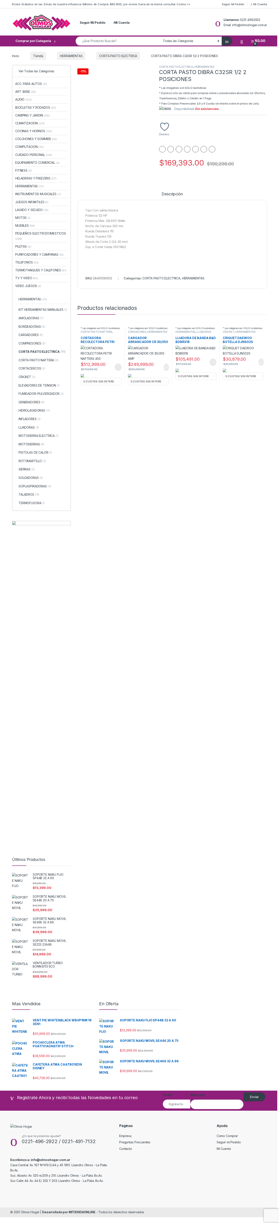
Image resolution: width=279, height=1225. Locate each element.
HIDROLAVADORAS (34, 410)
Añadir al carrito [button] (164, 367)
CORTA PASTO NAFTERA (96, 331)
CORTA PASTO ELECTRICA (118, 56)
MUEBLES (25, 225)
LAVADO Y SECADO (31, 210)
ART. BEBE (25, 91)
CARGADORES (137, 331)
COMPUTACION (29, 147)
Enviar (254, 1097)
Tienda (38, 56)
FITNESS (23, 170)
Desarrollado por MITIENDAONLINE (68, 1212)
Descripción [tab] (172, 194)
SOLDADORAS (31, 478)
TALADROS (29, 494)
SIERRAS (27, 469)
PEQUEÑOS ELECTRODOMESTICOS (40, 235)
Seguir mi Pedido (229, 1142)
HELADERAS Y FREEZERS (35, 178)
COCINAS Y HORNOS (33, 131)
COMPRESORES (32, 343)
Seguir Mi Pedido (233, 4)
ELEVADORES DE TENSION (39, 385)
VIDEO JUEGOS (28, 286)
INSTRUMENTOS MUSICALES (38, 194)
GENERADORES (31, 402)
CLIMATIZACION (29, 123)
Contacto (125, 1149)
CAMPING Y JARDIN (32, 115)
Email (168, 1095)
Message (197, 1095)
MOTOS (22, 218)
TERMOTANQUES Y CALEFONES (40, 270)
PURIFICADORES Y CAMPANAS (39, 254)
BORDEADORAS (32, 326)
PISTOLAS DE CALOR (35, 452)
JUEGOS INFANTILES (31, 202)
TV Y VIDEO (26, 278)
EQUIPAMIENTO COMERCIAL (37, 162)
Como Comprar (227, 1136)
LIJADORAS (204, 331)
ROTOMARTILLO (32, 461)
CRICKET (228, 331)
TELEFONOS (27, 262)
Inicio (15, 56)
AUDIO (23, 99)
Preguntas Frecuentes (134, 1142)
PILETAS (23, 246)
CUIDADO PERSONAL (33, 155)
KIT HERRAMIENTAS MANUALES (43, 309)
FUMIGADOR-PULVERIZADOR (41, 393)
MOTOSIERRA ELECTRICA (38, 436)
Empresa (125, 1136)
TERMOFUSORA (32, 503)
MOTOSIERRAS (31, 444)
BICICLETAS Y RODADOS (35, 107)
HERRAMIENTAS (71, 56)
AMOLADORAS (31, 318)
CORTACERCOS (32, 368)
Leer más (118, 367)
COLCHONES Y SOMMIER (36, 139)
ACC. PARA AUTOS (31, 84)
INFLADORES (30, 419)
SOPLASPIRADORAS (35, 486)
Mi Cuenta (260, 4)
